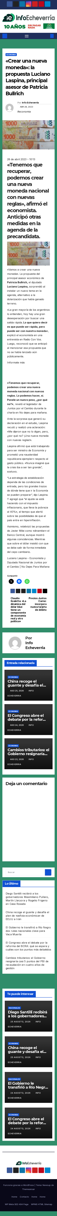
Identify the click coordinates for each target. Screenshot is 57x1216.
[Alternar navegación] (26, 36)
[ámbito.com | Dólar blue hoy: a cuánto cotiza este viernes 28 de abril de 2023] (14, 369)
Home (14, 1196)
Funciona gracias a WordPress (19, 1185)
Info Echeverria (30, 102)
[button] (47, 36)
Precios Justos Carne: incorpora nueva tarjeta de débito (38, 604)
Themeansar (28, 1189)
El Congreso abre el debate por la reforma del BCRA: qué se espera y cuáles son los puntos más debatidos (28, 946)
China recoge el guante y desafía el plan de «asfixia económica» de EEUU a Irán (27, 916)
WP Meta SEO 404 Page (16, 1204)
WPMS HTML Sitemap (41, 1204)
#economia (24, 111)
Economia (11, 55)
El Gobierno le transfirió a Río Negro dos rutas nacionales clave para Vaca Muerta (28, 931)
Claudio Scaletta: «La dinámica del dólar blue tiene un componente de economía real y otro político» (18, 610)
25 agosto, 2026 (20, 1021)
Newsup (47, 1185)
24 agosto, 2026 (20, 1093)
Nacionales (14, 1008)
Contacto (24, 1196)
